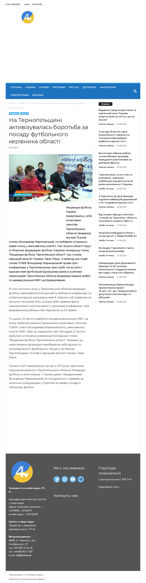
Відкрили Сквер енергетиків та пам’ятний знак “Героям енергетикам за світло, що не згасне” (117, 114)
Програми (59, 87)
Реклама (37, 95)
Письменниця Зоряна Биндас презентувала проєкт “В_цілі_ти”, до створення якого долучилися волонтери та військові (118, 291)
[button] (135, 91)
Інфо (26, 4)
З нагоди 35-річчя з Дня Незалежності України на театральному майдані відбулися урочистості (114, 136)
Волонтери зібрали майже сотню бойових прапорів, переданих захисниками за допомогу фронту (115, 157)
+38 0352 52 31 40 (22, 548)
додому (12, 103)
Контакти (37, 4)
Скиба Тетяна (106, 188)
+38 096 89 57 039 (22, 551)
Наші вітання (108, 87)
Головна (16, 87)
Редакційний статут (108, 487)
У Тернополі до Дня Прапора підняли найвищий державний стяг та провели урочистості (118, 199)
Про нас (74, 87)
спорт (24, 113)
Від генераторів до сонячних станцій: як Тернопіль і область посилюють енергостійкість (118, 217)
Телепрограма (20, 95)
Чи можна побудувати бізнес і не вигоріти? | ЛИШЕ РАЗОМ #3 (117, 234)
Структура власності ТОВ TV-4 (115, 479)
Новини (30, 87)
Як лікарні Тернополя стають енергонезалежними (116, 249)
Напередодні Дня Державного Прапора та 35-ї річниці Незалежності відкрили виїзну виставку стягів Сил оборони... (117, 267)
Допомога (89, 87)
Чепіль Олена (106, 124)
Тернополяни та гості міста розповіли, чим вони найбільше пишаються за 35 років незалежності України (116, 179)
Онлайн (44, 87)
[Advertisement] (73, 56)
